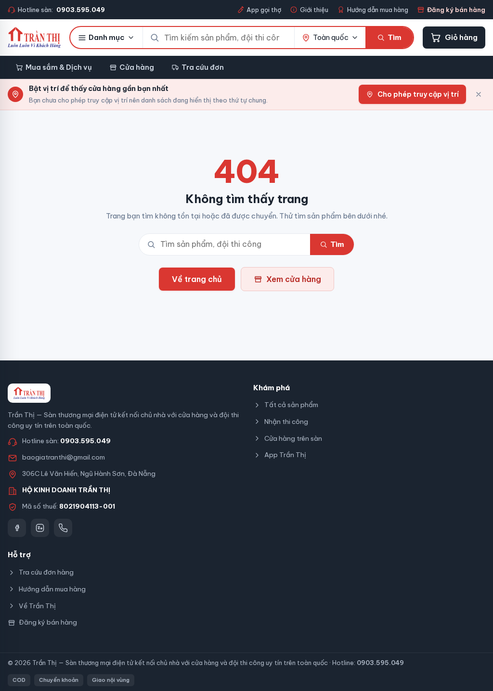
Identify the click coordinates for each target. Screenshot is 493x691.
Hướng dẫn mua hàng (377, 9)
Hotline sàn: (61, 9)
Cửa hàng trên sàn (293, 438)
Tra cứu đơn (203, 67)
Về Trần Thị (37, 605)
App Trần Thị (285, 454)
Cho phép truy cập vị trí (418, 94)
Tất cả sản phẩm (291, 404)
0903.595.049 (85, 440)
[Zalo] (40, 528)
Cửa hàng (136, 67)
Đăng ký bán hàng (456, 9)
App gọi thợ (263, 9)
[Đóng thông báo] (478, 94)
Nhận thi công (286, 421)
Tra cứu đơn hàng (46, 572)
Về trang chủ (197, 279)
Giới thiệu (314, 9)
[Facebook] (17, 528)
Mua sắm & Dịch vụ (59, 67)
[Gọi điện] (63, 528)
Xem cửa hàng (293, 279)
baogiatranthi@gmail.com (63, 457)
